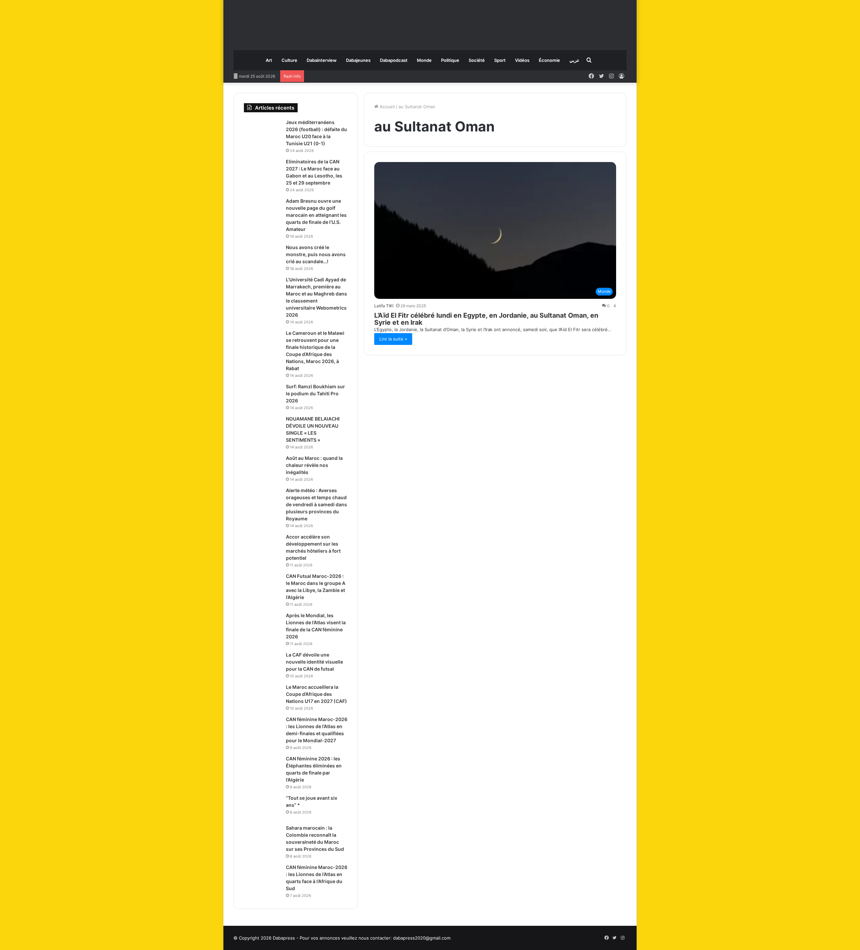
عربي (574, 60)
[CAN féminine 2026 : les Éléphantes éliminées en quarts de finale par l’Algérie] (262, 768)
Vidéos (522, 60)
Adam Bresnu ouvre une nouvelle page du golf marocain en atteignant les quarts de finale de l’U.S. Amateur (316, 215)
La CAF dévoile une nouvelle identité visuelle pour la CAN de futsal (314, 662)
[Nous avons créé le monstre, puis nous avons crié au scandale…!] (262, 256)
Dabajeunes (358, 60)
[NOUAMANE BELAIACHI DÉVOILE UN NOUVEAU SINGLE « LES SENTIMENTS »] (262, 428)
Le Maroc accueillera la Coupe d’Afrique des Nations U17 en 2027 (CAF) (316, 694)
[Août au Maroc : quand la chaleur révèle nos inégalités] (262, 467)
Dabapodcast (393, 60)
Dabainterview (322, 60)
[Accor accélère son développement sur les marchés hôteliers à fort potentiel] (262, 546)
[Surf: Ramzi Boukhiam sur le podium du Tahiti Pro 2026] (262, 395)
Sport (500, 60)
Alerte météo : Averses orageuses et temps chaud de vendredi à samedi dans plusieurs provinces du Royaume (316, 504)
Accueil (386, 106)
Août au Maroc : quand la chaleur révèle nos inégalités (314, 465)
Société (477, 60)
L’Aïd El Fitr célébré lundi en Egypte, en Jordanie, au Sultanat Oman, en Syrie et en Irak (486, 318)
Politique (450, 60)
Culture (289, 60)
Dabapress (284, 938)
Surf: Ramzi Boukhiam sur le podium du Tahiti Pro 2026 (315, 393)
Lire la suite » (393, 339)
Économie (549, 60)
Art (269, 60)
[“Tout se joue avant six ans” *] (262, 807)
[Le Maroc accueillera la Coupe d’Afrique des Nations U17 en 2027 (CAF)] (262, 696)
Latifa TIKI (383, 305)
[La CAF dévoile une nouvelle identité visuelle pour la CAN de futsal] (262, 664)
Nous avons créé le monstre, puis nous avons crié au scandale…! (316, 254)
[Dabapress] (430, 21)
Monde (424, 60)
